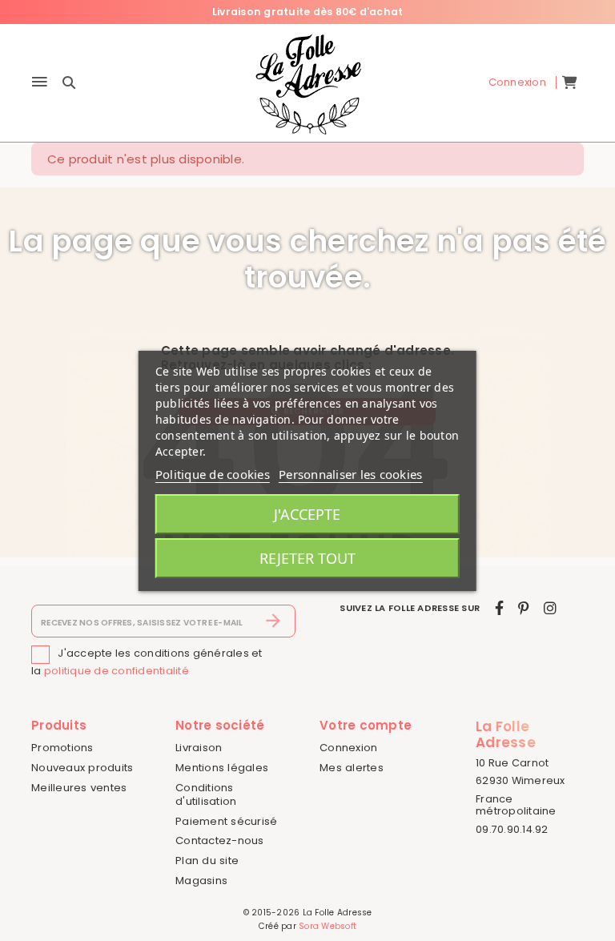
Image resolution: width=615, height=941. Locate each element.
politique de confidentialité (116, 671)
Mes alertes (352, 767)
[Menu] (40, 83)
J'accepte (307, 514)
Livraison (198, 747)
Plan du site (207, 860)
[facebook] (499, 608)
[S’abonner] (273, 621)
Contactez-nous (219, 840)
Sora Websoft (327, 926)
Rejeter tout (307, 558)
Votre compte (366, 725)
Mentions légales (221, 767)
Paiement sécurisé (226, 821)
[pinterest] (523, 608)
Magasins (201, 880)
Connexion (348, 747)
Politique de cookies (212, 474)
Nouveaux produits (82, 767)
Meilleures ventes (79, 787)
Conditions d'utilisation (205, 794)
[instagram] (550, 608)
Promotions (62, 747)
